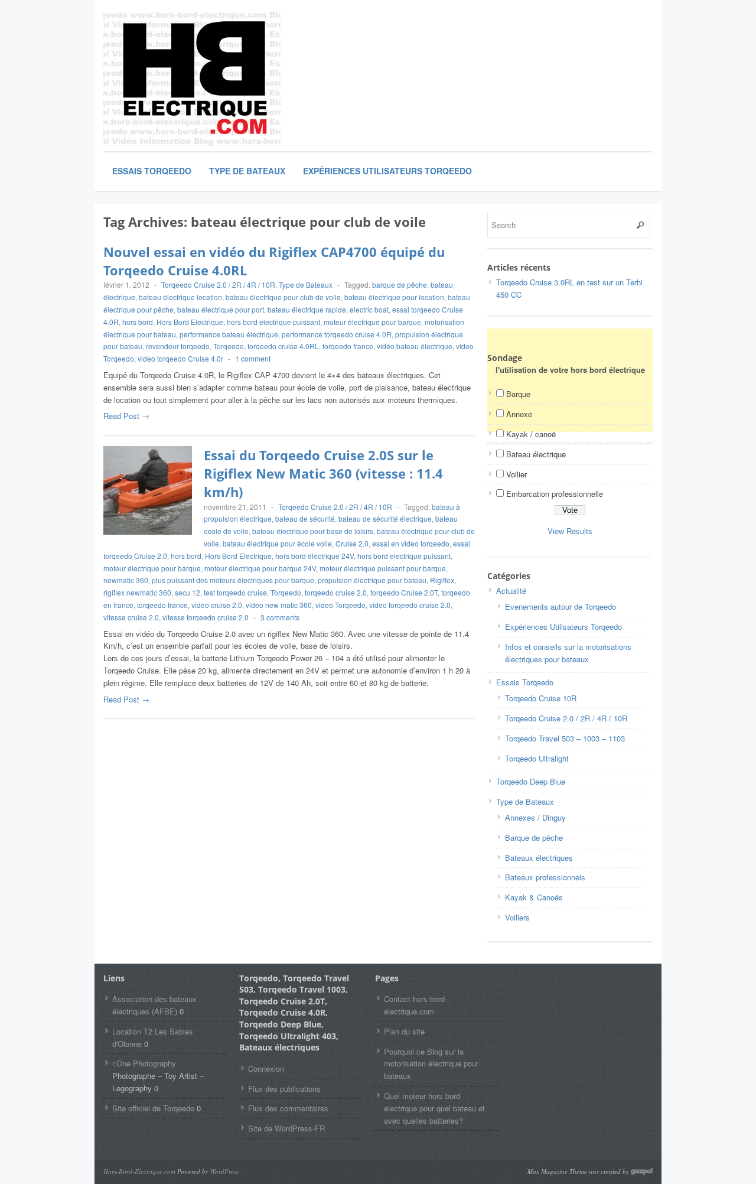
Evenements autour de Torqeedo (560, 606)
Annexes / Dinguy (535, 817)
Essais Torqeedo (151, 171)
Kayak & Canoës (534, 897)
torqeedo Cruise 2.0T (404, 592)
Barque (518, 393)
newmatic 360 (125, 580)
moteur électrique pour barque (372, 322)
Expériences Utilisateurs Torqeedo (387, 171)
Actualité (511, 590)
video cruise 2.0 (216, 605)
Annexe (519, 413)
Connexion (266, 1068)
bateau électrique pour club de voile (283, 297)
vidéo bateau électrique (414, 346)
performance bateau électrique (229, 334)
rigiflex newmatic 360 (137, 592)
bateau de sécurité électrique (385, 518)
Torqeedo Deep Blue (530, 781)
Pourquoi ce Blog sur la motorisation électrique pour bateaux (431, 1064)
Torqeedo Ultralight (537, 758)
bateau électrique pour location (394, 297)
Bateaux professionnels (545, 877)
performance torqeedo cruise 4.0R (337, 334)
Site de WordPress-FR (286, 1128)
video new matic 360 (279, 605)
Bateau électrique (536, 454)
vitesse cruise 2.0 (131, 617)
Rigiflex (442, 580)
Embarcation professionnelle (554, 493)
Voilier (516, 474)
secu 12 (187, 592)
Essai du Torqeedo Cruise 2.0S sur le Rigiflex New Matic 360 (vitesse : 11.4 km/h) (323, 473)
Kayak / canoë (531, 434)
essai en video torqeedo (410, 543)
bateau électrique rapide (307, 309)
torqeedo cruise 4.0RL (283, 346)
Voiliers (517, 917)
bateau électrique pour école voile (277, 543)
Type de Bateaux (247, 171)
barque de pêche (399, 284)
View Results (570, 530)
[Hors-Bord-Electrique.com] (192, 79)
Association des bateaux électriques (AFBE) (154, 1005)
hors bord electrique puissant (273, 322)
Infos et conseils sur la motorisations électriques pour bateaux (568, 653)
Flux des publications (284, 1088)
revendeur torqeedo (178, 346)
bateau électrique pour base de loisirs (312, 531)
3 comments (279, 617)
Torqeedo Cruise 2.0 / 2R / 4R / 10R (218, 284)
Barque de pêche (534, 837)
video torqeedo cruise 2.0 (410, 605)
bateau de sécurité (305, 518)
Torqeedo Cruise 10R (540, 698)
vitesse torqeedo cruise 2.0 (205, 617)
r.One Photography (144, 1063)
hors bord (137, 322)
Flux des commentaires (288, 1108)
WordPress (224, 1171)
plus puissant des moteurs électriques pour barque (233, 580)
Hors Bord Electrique (190, 322)
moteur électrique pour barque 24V (260, 568)
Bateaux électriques (539, 857)
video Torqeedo (340, 605)
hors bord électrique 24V (314, 556)
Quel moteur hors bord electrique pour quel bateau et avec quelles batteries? (434, 1108)
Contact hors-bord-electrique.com (415, 1005)
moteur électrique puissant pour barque (383, 568)
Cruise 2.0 (352, 543)
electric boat (369, 309)
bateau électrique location (180, 297)
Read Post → (126, 415)
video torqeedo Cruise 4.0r (180, 358)
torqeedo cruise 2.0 (336, 592)
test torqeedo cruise (235, 592)
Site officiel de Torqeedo (153, 1108)
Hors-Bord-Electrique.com (139, 1171)
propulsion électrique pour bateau (372, 580)
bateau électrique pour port (220, 309)
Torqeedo (228, 346)
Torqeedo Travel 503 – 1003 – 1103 (565, 738)
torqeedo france (347, 346)
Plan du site (404, 1031)
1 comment (253, 358)
